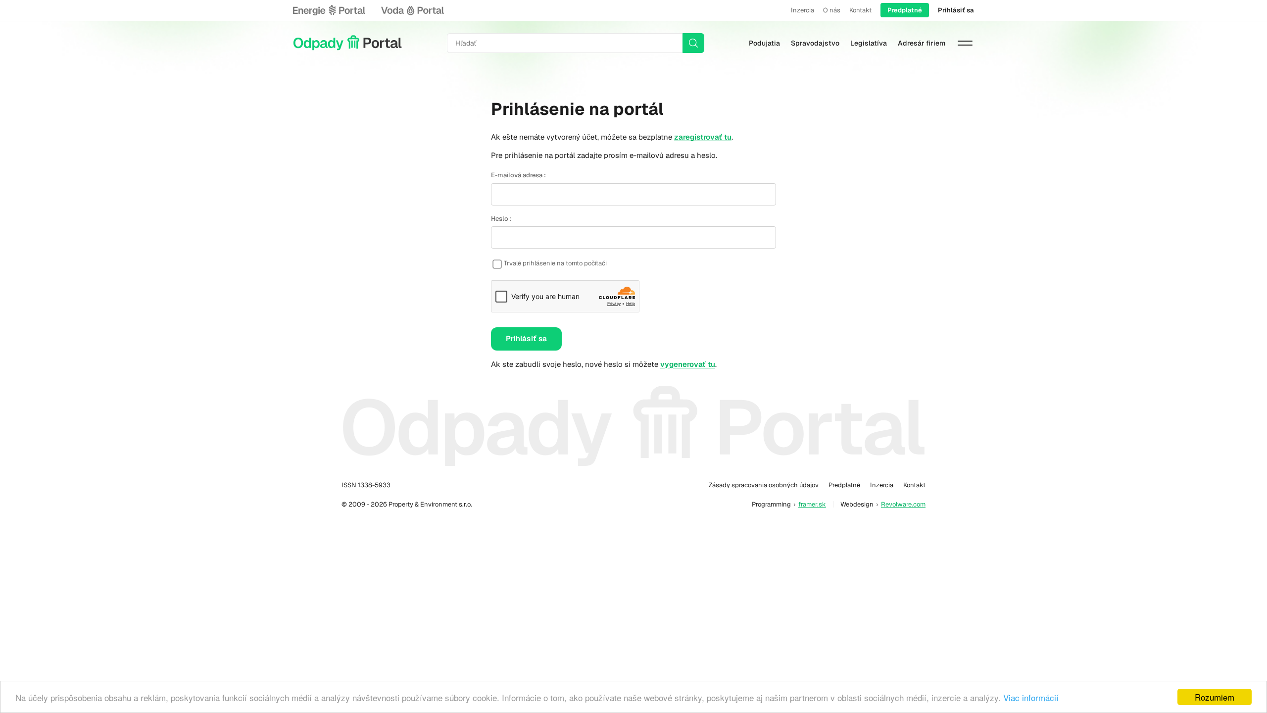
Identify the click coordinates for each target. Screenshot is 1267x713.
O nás (831, 10)
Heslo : (501, 218)
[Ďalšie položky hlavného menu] (965, 43)
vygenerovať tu (687, 364)
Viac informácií (1031, 697)
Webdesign (857, 504)
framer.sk (812, 504)
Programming (771, 504)
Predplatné (904, 10)
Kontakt (860, 10)
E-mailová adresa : (518, 175)
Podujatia (764, 43)
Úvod (347, 43)
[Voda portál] (412, 10)
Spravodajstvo (815, 43)
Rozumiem (1214, 697)
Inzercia (802, 10)
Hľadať (693, 43)
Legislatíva (868, 43)
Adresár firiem (921, 43)
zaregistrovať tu (702, 137)
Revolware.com (903, 504)
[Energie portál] (329, 10)
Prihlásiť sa (956, 10)
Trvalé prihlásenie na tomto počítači (555, 263)
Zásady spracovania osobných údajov (764, 485)
